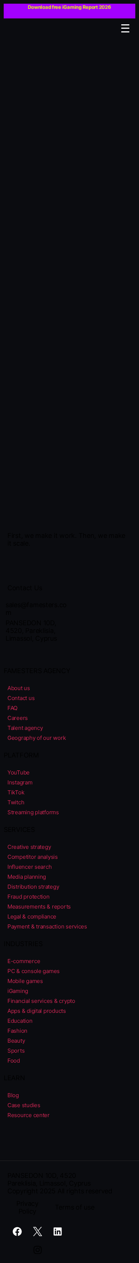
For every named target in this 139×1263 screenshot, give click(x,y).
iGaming (17, 990)
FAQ (12, 707)
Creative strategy (29, 846)
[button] (125, 29)
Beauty (16, 1040)
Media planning (26, 876)
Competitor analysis (32, 856)
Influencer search (29, 866)
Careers (17, 717)
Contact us (20, 698)
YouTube (18, 772)
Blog (13, 1095)
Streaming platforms (33, 812)
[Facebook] (17, 1231)
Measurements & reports (39, 906)
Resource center (28, 1115)
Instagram (20, 782)
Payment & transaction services (47, 926)
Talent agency (25, 727)
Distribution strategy (33, 886)
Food (13, 1060)
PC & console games (33, 971)
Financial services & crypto (41, 1000)
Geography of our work (36, 737)
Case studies (23, 1105)
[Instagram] (37, 1250)
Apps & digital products (36, 1010)
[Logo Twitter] (37, 1231)
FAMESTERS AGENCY (37, 671)
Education (20, 1020)
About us (18, 688)
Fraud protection (28, 896)
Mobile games (25, 980)
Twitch (15, 802)
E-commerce (23, 961)
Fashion (17, 1030)
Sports (15, 1050)
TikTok (15, 792)
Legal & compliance (31, 916)
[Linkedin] (58, 1231)
